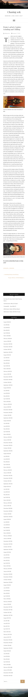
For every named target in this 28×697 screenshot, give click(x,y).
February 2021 (7, 502)
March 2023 (6, 434)
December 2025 (7, 344)
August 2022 (6, 453)
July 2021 (6, 489)
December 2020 (7, 508)
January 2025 (7, 374)
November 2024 (7, 379)
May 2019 (6, 560)
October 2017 (7, 612)
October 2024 (7, 382)
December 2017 (7, 607)
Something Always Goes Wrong (10, 274)
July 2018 (6, 587)
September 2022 (7, 450)
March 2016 (6, 664)
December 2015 (7, 672)
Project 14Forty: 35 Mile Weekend (16, 277)
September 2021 (7, 483)
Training (11, 268)
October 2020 (7, 513)
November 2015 (7, 675)
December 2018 (7, 574)
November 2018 (7, 576)
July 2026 (6, 324)
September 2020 (7, 516)
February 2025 (7, 371)
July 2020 (6, 522)
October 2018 (7, 579)
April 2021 (6, 497)
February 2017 (7, 634)
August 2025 (6, 355)
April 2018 (6, 596)
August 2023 (6, 420)
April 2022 (6, 464)
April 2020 (6, 530)
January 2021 (7, 505)
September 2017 (7, 615)
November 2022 (7, 445)
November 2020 (7, 511)
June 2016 (6, 656)
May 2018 (6, 593)
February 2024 (7, 404)
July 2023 (6, 423)
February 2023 (7, 437)
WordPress (17, 695)
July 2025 (6, 357)
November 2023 (7, 412)
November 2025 (7, 346)
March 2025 (6, 368)
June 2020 (6, 524)
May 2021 (6, 494)
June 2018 (6, 590)
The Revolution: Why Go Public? (11, 303)
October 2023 (7, 415)
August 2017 (6, 618)
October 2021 (7, 481)
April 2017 (6, 628)
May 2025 (6, 363)
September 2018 (7, 582)
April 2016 (6, 661)
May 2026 (6, 330)
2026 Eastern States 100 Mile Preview (12, 311)
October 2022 (7, 448)
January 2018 (7, 604)
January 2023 (7, 439)
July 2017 (6, 620)
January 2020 (7, 538)
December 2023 (7, 409)
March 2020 (6, 533)
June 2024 (6, 393)
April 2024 (6, 398)
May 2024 (6, 396)
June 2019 (6, 557)
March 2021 (6, 500)
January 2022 (7, 472)
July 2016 (6, 653)
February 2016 (7, 667)
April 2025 (6, 365)
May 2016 (6, 659)
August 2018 (6, 585)
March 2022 (6, 467)
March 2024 (6, 401)
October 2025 (7, 349)
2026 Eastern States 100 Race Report (12, 309)
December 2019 (7, 541)
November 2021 (7, 478)
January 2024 (7, 407)
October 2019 (7, 546)
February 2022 (7, 470)
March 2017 (6, 631)
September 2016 (7, 648)
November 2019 (7, 544)
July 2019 (6, 555)
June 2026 (6, 327)
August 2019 (6, 552)
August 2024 (6, 387)
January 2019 (7, 571)
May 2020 (6, 527)
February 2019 (7, 568)
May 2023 (6, 429)
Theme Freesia (21, 693)
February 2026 (7, 338)
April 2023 (6, 431)
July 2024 (6, 390)
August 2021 (6, 486)
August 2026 (6, 322)
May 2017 (6, 626)
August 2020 (6, 519)
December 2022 (7, 442)
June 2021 (6, 492)
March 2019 (6, 565)
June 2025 (6, 360)
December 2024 (7, 376)
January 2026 (7, 341)
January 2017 (7, 637)
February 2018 (7, 601)
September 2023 (7, 418)
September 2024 (7, 385)
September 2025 (7, 352)
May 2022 (6, 461)
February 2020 (7, 535)
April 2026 (6, 333)
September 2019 (7, 549)
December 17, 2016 (16, 33)
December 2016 (7, 639)
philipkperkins (7, 33)
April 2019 (6, 563)
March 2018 (6, 598)
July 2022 (6, 456)
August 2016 (6, 650)
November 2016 (7, 642)
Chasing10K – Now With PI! (10, 306)
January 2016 (7, 670)
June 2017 (6, 623)
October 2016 (7, 645)
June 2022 (6, 459)
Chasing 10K (14, 12)
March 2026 (6, 335)
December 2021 (7, 475)
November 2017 (7, 609)
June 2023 (6, 426)
